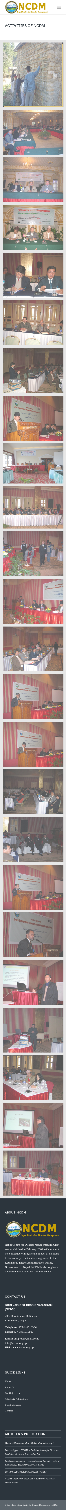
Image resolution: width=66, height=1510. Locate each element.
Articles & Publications (16, 1399)
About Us (9, 1387)
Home (8, 1381)
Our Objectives (12, 1393)
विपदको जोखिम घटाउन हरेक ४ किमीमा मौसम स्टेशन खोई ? (29, 1443)
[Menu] (59, 7)
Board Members (13, 1404)
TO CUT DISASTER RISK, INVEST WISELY (26, 1471)
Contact (9, 1410)
